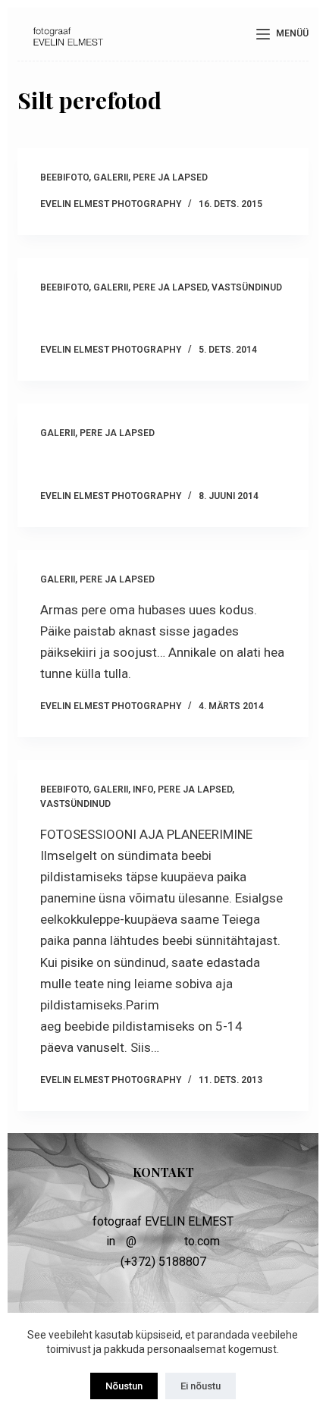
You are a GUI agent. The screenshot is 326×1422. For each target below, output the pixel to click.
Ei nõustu (200, 1386)
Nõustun (124, 1386)
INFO (143, 789)
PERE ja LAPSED (170, 177)
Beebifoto (64, 177)
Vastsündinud (247, 287)
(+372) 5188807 (163, 1261)
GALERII (110, 177)
